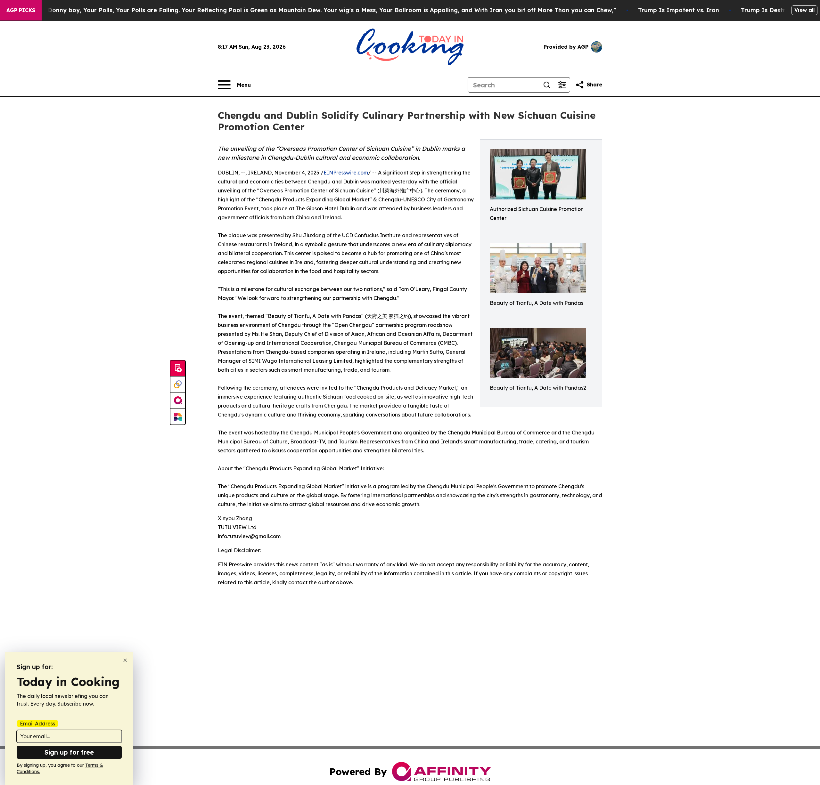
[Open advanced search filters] (562, 84)
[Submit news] (177, 368)
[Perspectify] (177, 384)
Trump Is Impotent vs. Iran (678, 10)
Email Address (37, 723)
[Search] (546, 84)
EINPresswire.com (346, 172)
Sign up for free (69, 752)
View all (804, 10)
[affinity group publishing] (177, 400)
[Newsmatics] (177, 417)
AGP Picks (20, 10)
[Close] (125, 660)
